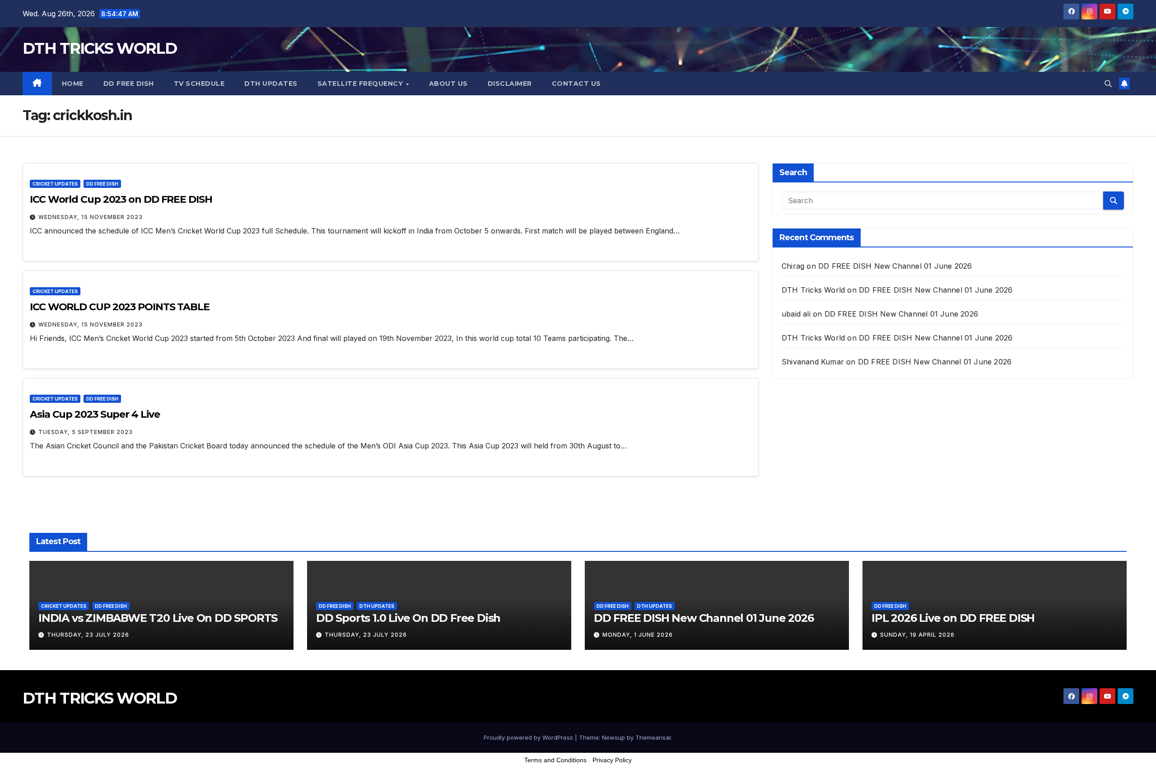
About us (448, 83)
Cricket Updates (55, 184)
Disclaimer (510, 83)
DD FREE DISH (128, 83)
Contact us (576, 83)
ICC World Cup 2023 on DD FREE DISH (121, 199)
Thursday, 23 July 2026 (88, 634)
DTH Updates (271, 83)
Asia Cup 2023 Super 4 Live (94, 414)
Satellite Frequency (361, 83)
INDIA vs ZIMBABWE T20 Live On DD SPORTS (157, 618)
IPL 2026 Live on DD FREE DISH (953, 618)
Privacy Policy (612, 760)
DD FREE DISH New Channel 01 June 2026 (895, 265)
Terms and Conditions (555, 760)
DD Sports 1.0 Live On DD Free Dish (408, 618)
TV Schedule (199, 83)
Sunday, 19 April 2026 (917, 634)
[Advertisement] (578, 751)
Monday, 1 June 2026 (637, 634)
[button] (1108, 83)
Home (73, 83)
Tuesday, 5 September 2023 (85, 432)
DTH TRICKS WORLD (100, 48)
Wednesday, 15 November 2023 (90, 217)
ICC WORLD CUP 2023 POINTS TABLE (120, 307)
